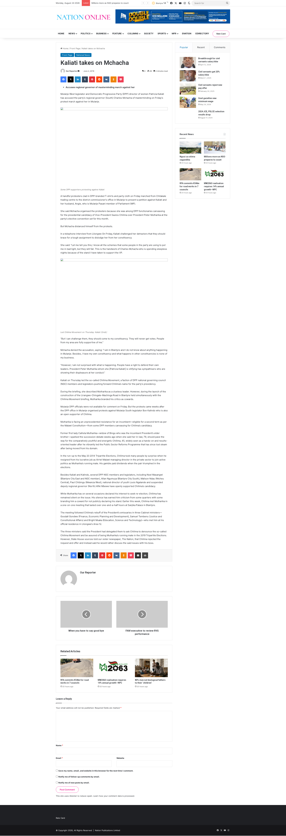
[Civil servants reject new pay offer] (188, 89)
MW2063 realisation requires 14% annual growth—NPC (214, 186)
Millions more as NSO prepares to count (110, 3)
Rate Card (221, 33)
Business (101, 33)
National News (83, 55)
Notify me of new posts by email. (74, 782)
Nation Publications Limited (107, 830)
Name (59, 745)
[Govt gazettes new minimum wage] (188, 102)
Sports (162, 33)
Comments (219, 47)
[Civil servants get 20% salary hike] (188, 75)
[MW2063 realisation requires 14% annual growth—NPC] (114, 668)
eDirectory (202, 33)
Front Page (75, 48)
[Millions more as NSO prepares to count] (215, 147)
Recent (201, 47)
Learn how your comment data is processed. (114, 796)
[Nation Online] (83, 17)
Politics (85, 33)
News (72, 33)
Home (61, 33)
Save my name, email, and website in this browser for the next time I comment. (95, 771)
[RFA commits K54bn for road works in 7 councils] (76, 668)
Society (148, 33)
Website (120, 758)
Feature (117, 33)
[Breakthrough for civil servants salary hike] (188, 62)
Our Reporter (71, 71)
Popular (184, 47)
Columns (133, 33)
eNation (186, 33)
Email (59, 758)
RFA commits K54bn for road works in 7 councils (189, 186)
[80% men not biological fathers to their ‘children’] (151, 668)
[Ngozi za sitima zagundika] (190, 147)
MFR (174, 33)
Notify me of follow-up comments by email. (79, 776)
